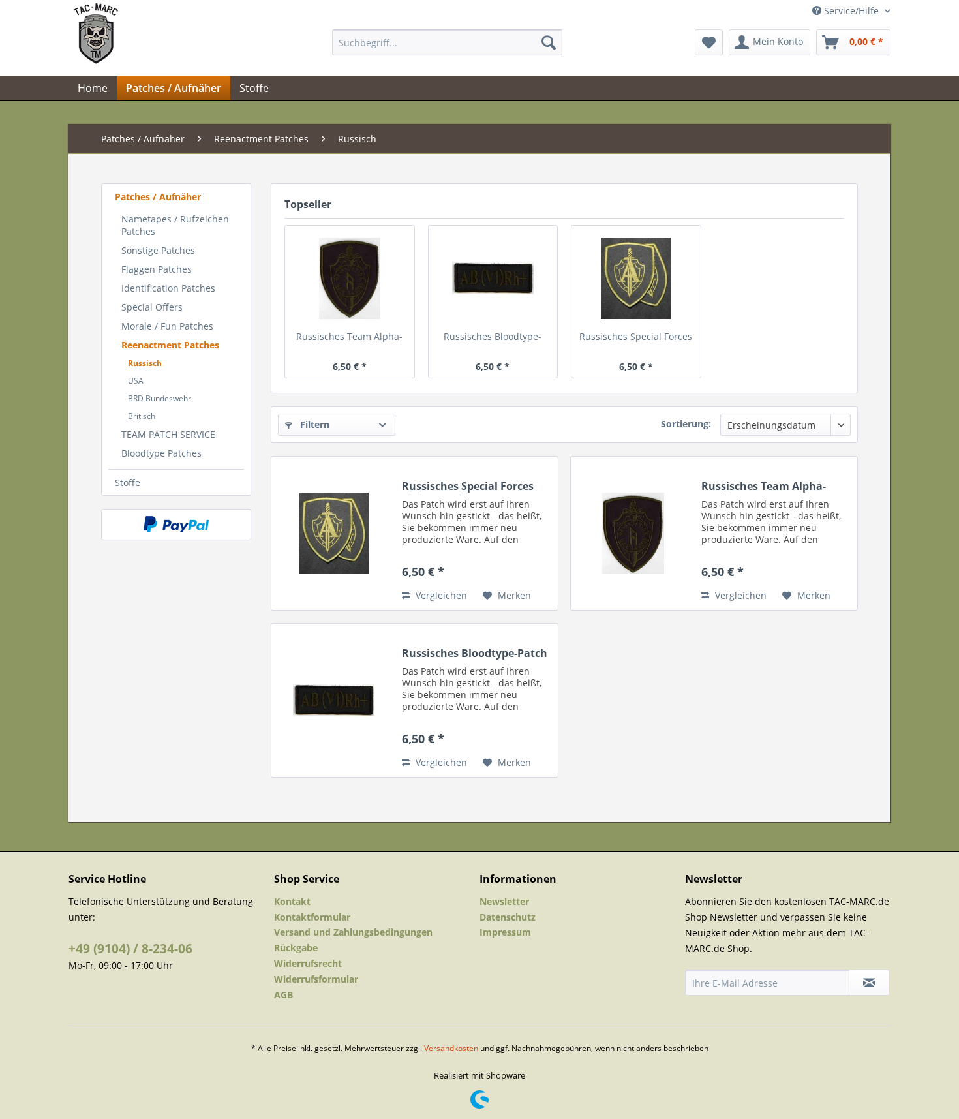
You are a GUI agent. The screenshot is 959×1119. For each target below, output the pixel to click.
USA (136, 380)
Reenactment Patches (170, 345)
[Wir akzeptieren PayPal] (176, 524)
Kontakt (292, 901)
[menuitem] (447, 42)
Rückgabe (296, 948)
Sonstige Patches (158, 250)
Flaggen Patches (156, 269)
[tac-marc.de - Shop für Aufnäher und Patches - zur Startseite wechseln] (95, 45)
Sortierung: (686, 424)
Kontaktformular (312, 917)
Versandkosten (451, 1048)
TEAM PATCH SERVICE (168, 434)
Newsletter (504, 901)
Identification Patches (168, 288)
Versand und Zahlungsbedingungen (353, 932)
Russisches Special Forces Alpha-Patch (635, 338)
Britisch (141, 416)
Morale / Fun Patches (167, 326)
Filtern (313, 424)
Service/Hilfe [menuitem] (851, 11)
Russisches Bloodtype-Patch (492, 338)
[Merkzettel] (709, 42)
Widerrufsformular (316, 979)
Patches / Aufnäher (158, 197)
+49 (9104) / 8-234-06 (130, 948)
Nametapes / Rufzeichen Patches (175, 225)
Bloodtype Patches (161, 453)
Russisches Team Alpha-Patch (349, 338)
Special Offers (152, 307)
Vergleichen (440, 595)
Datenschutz (508, 917)
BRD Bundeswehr (159, 398)
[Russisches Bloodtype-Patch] (493, 278)
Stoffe (127, 482)
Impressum (505, 932)
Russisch (145, 363)
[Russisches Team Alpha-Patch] (350, 278)
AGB (283, 995)
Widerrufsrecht (308, 963)
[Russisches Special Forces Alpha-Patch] (636, 278)
